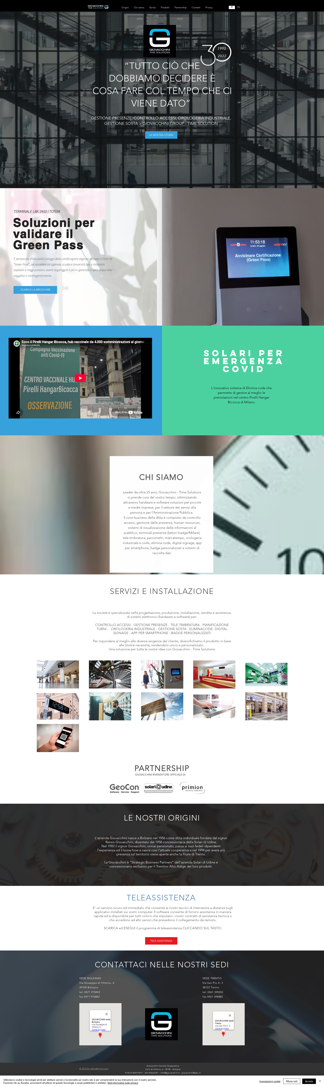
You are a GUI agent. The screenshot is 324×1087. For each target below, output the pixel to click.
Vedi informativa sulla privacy (122, 1082)
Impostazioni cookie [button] (269, 1081)
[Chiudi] (320, 1081)
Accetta (309, 1081)
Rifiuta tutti (291, 1081)
